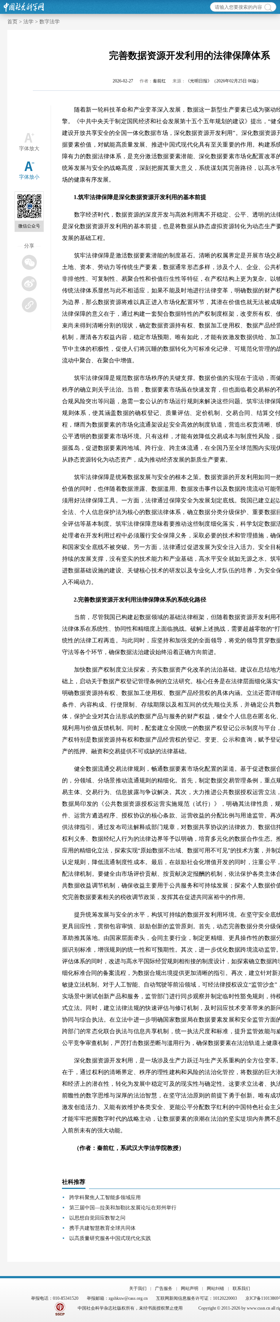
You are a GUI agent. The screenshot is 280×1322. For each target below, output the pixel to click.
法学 (28, 21)
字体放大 (29, 148)
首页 (12, 21)
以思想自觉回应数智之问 (97, 1218)
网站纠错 (215, 1288)
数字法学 (49, 21)
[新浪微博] (29, 283)
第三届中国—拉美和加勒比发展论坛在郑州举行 (122, 1207)
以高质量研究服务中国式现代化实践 (110, 1238)
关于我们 (138, 1288)
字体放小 (29, 177)
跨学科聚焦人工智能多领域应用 (105, 1197)
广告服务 (163, 1288)
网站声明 (189, 1288)
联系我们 (241, 1288)
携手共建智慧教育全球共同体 (102, 1228)
